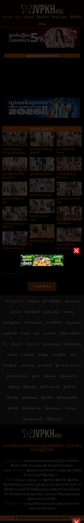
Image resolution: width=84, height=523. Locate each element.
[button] (76, 250)
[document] (42, 261)
